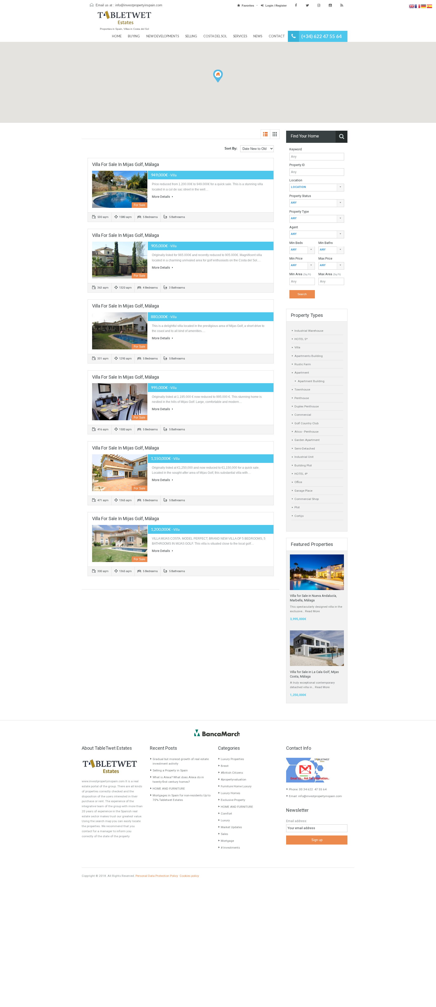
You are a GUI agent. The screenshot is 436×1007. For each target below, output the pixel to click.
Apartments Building (308, 356)
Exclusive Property (233, 800)
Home (117, 36)
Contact (277, 36)
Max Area (329, 274)
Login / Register (276, 5)
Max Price (325, 258)
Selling (191, 36)
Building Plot (303, 465)
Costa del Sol (215, 36)
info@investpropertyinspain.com (138, 5)
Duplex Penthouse (306, 406)
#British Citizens (232, 772)
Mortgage (227, 841)
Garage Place (303, 490)
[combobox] (316, 187)
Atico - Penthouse (306, 431)
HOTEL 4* (301, 473)
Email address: (296, 821)
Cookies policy (189, 876)
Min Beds (296, 243)
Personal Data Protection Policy (156, 876)
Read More (312, 611)
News (257, 36)
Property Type (299, 211)
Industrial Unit (304, 457)
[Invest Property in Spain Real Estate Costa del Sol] (124, 20)
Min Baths (325, 243)
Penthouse (301, 398)
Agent (293, 227)
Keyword (295, 149)
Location (295, 180)
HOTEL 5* (301, 339)
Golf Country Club (306, 423)
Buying (134, 36)
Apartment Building (311, 381)
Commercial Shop (306, 499)
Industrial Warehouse (308, 330)
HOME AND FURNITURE (169, 788)
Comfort (226, 813)
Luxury (225, 820)
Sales (224, 834)
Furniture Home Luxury (236, 786)
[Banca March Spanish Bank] (217, 733)
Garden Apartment (307, 440)
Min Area (300, 274)
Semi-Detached (304, 448)
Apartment (301, 372)
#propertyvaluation (233, 779)
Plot (297, 507)
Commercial (302, 414)
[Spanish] (429, 6)
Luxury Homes (230, 793)
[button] (222, 82)
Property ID (297, 165)
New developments (162, 36)
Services (240, 36)
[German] (424, 6)
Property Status (300, 196)
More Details (161, 197)
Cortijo (299, 516)
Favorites (248, 5)
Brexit (225, 766)
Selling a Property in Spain (170, 770)
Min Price (296, 258)
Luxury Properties (232, 759)
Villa (297, 347)
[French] (418, 6)
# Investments (230, 847)
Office (298, 482)
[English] (412, 6)
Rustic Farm (302, 364)
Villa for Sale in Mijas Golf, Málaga (125, 164)
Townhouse (302, 389)
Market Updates (231, 827)
